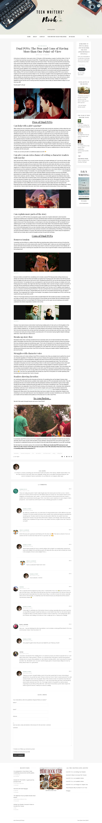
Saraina (21, 587)
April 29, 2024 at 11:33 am (31, 562)
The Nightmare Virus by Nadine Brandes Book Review (83, 136)
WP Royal (22, 820)
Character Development (25, 453)
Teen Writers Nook (46, 453)
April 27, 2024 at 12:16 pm (24, 490)
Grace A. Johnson (24, 530)
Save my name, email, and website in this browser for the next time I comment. (32, 725)
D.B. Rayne (16, 456)
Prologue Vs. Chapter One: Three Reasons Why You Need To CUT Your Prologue (77, 787)
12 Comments (46, 54)
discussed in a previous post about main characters (39, 389)
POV (33, 453)
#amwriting (16, 453)
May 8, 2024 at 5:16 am (23, 626)
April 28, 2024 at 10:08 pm (28, 510)
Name (15, 702)
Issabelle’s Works (79, 778)
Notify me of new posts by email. (22, 751)
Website (15, 716)
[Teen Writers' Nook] (51, 16)
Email (14, 709)
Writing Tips (59, 453)
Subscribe (81, 69)
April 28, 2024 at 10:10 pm (28, 546)
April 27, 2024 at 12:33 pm (24, 531)
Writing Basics (42, 46)
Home (29, 36)
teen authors (38, 453)
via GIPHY (16, 209)
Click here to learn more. (51, 790)
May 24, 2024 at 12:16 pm (34, 575)
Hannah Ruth (23, 489)
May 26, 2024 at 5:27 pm (23, 653)
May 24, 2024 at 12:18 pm (27, 608)
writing (54, 453)
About (35, 36)
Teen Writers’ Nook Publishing (56, 36)
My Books (72, 36)
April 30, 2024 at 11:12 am (24, 588)
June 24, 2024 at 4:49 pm (27, 673)
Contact (42, 36)
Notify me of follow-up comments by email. (24, 749)
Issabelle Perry (27, 509)
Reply (70, 488)
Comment (15, 727)
